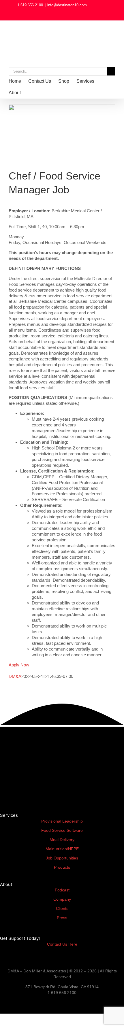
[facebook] (11, 1002)
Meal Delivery (62, 839)
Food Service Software (62, 830)
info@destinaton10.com (67, 5)
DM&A (15, 676)
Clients (62, 908)
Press (62, 917)
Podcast (62, 890)
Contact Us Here (62, 944)
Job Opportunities (62, 858)
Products (62, 867)
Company (62, 899)
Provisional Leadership (62, 821)
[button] (43, 93)
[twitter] (26, 1002)
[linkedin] (1, 1002)
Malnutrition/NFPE (62, 848)
